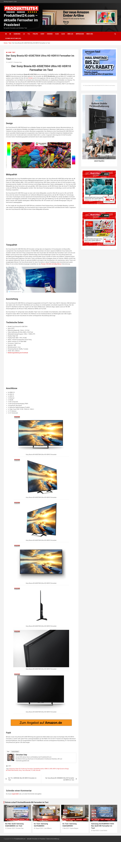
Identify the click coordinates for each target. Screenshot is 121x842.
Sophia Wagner (74, 828)
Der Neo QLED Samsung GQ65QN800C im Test (14, 825)
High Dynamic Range (63, 768)
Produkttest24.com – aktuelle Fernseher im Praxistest (21, 20)
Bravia (13, 768)
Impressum (80, 34)
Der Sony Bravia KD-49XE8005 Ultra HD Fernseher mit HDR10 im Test (59, 779)
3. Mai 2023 (65, 828)
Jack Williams (48, 828)
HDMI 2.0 (46, 768)
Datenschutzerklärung (52, 839)
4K (6, 34)
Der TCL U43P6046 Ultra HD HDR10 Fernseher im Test (22, 779)
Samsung (17, 34)
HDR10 (55, 768)
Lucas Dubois (103, 830)
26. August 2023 (38, 828)
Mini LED (70, 34)
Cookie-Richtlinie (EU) (13, 38)
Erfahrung (24, 768)
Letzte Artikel (15, 751)
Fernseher (30, 768)
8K (10, 34)
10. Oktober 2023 (10, 828)
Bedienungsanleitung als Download (18, 352)
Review (16, 770)
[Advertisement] (41, 227)
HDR (51, 768)
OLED (57, 34)
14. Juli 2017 (9, 62)
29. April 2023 (95, 830)
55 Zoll (30, 78)
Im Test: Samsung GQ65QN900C (69, 825)
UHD (34, 770)
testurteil (27, 770)
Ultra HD (38, 770)
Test (13, 52)
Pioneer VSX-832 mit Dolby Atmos (51, 264)
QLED (63, 34)
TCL (28, 34)
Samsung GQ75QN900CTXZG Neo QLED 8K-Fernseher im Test (102, 826)
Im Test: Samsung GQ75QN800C (41, 825)
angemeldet (15, 794)
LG (24, 34)
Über (8, 751)
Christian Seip (18, 62)
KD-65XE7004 (10, 770)
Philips (35, 34)
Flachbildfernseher (38, 768)
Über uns (89, 34)
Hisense (50, 34)
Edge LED (18, 768)
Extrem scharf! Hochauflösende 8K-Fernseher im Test (26, 802)
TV (31, 770)
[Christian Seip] (10, 754)
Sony (42, 34)
